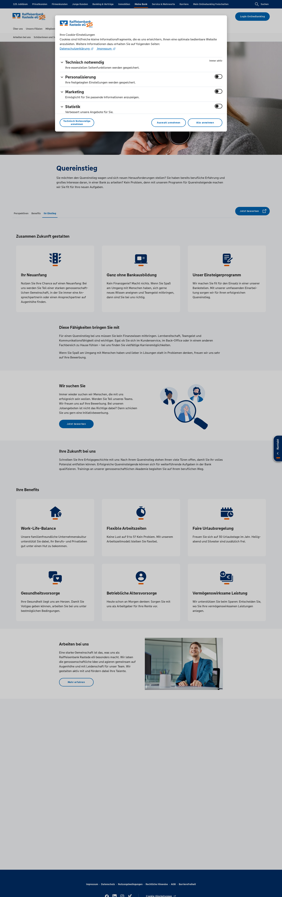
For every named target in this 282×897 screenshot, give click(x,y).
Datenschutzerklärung (75, 48)
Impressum (104, 48)
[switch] (218, 76)
